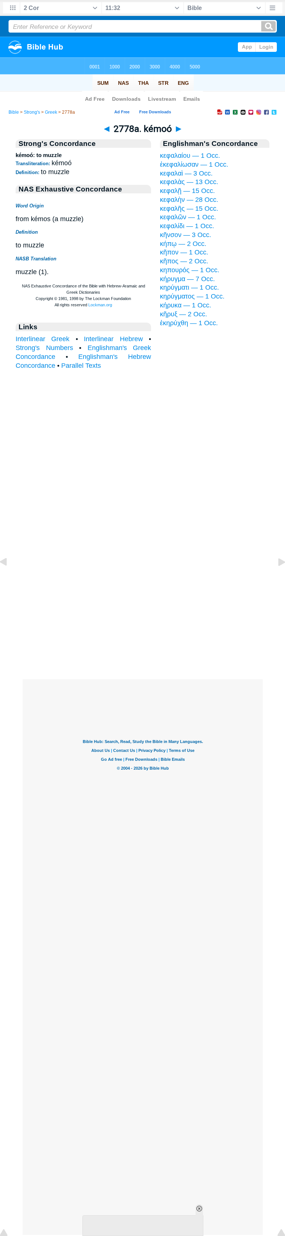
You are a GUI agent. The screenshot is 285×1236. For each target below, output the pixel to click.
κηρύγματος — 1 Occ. (192, 296)
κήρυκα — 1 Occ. (185, 305)
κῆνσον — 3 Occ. (185, 235)
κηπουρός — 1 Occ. (189, 270)
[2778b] (275, 578)
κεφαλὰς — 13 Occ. (189, 182)
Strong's (32, 112)
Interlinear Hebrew (113, 339)
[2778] (9, 578)
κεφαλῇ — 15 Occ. (187, 190)
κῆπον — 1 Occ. (184, 252)
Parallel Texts (81, 365)
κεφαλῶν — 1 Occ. (188, 217)
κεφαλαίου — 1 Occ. (190, 155)
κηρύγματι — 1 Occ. (189, 287)
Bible (14, 112)
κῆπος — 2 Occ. (184, 261)
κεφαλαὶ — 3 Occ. (186, 173)
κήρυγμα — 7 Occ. (187, 279)
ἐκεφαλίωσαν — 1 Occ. (194, 164)
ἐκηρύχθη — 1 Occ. (189, 323)
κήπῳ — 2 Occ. (183, 243)
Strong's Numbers (44, 348)
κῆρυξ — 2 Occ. (183, 314)
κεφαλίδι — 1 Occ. (187, 226)
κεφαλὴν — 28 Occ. (189, 199)
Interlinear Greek (42, 339)
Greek (51, 112)
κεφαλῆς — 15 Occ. (189, 208)
